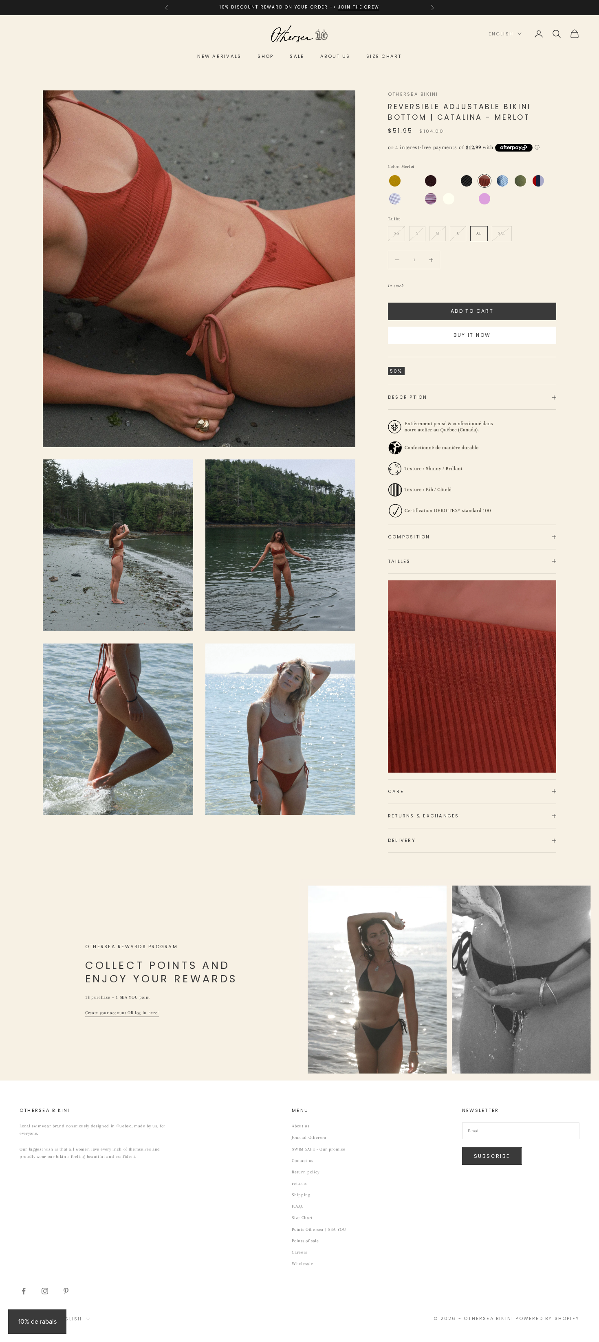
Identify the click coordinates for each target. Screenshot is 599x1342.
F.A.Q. (297, 1206)
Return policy (305, 1172)
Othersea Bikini (413, 94)
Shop (265, 56)
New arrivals (219, 56)
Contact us (302, 1160)
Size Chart (302, 1217)
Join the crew (358, 7)
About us (335, 56)
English (501, 34)
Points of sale (305, 1240)
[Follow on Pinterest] (66, 1291)
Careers (299, 1252)
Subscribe (492, 1156)
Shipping (301, 1194)
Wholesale (302, 1263)
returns (299, 1183)
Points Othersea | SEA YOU (319, 1229)
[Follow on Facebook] (24, 1291)
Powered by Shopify (547, 1318)
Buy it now (472, 335)
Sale (297, 56)
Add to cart (472, 310)
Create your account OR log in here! (122, 1012)
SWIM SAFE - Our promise (318, 1149)
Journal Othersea (309, 1137)
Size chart (383, 56)
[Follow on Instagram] (45, 1291)
